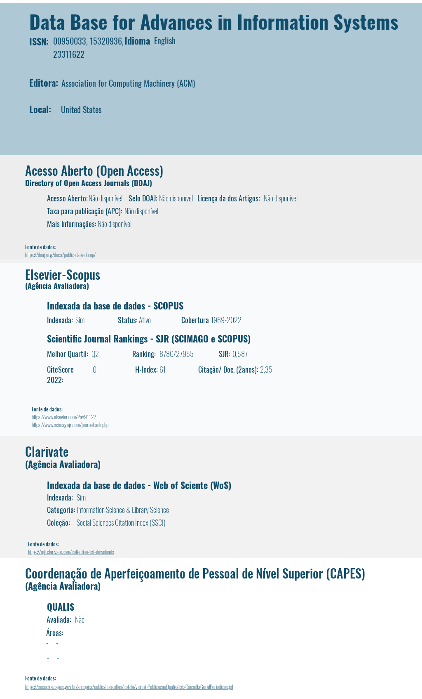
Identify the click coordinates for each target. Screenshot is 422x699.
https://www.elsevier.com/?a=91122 (64, 417)
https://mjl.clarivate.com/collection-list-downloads (71, 552)
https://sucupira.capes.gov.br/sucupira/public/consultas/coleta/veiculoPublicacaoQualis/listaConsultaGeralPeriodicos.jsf (129, 686)
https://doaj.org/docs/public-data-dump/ (60, 254)
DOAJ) (143, 182)
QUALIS (60, 606)
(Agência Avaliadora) (57, 285)
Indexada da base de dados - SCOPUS (115, 305)
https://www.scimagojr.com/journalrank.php (70, 424)
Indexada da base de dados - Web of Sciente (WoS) (139, 484)
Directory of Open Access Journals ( (79, 182)
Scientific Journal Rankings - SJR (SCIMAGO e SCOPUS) (149, 338)
